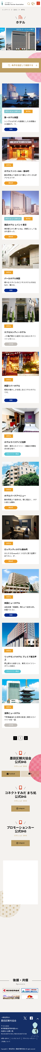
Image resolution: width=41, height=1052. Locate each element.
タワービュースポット (13, 111)
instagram (22, 808)
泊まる (15, 10)
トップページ (6, 10)
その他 (11, 344)
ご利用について (5, 1041)
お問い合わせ (5, 1038)
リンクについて (15, 1038)
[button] (16, 48)
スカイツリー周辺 (12, 454)
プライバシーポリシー (29, 1038)
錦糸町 (11, 183)
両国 (10, 129)
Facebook (12, 774)
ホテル (28, 111)
